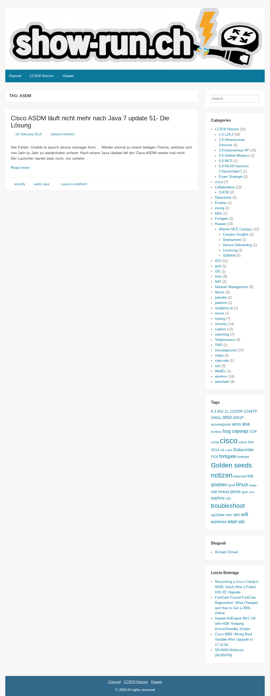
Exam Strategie (231, 177)
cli (222, 450)
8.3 (213, 411)
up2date (218, 515)
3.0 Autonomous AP (234, 150)
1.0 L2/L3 (226, 134)
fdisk (218, 213)
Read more (26, 167)
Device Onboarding (237, 245)
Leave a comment (74, 184)
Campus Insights (236, 234)
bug (227, 431)
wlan (232, 521)
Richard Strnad (226, 552)
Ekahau (220, 203)
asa (246, 424)
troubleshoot (228, 505)
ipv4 (231, 485)
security (19, 184)
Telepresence (225, 340)
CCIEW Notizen (42, 76)
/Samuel (15, 76)
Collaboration (225, 187)
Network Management (231, 287)
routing (220, 319)
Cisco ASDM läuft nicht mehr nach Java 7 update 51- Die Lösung (90, 121)
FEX (214, 457)
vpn (217, 366)
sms (251, 492)
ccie (253, 431)
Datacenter (223, 197)
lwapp (253, 485)
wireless (221, 376)
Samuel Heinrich (63, 134)
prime (235, 491)
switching (222, 334)
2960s (216, 418)
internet (240, 476)
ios (250, 476)
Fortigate (221, 219)
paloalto (221, 297)
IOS (218, 261)
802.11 (223, 411)
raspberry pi (224, 308)
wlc (241, 521)
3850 (227, 417)
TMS (218, 345)
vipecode (222, 361)
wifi (244, 514)
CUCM (224, 192)
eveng (219, 208)
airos (236, 424)
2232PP (236, 411)
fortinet (243, 457)
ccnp (215, 442)
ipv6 (218, 266)
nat (214, 491)
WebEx (220, 371)
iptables (219, 484)
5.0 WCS (226, 161)
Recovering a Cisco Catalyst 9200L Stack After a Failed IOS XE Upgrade (236, 587)
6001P (238, 418)
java (46, 184)
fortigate (227, 456)
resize (219, 313)
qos (245, 492)
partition (221, 303)
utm (229, 515)
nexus (223, 491)
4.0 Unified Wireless (234, 156)
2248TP (250, 411)
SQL (229, 498)
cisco (219, 182)
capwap (240, 431)
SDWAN (229, 256)
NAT (218, 282)
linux (218, 276)
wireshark (222, 382)
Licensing (230, 250)
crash (228, 450)
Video (219, 355)
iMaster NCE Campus (235, 229)
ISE (218, 271)
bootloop (216, 431)
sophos (220, 329)
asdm (38, 184)
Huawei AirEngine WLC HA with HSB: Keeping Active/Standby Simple (235, 623)
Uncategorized (226, 350)
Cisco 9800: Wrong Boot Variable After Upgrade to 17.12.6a (234, 639)
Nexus (220, 292)
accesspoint (221, 424)
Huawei (68, 76)
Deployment (232, 240)
